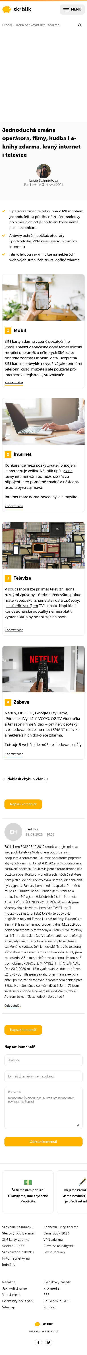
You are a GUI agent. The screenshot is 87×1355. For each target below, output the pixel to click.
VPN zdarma (53, 1239)
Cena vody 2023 (56, 1233)
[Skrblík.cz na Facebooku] (38, 1342)
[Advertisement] (43, 77)
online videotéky (63, 724)
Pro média (52, 1288)
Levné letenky (54, 1252)
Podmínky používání (18, 1301)
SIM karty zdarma (20, 341)
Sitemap (8, 1307)
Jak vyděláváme (14, 1288)
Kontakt (50, 1307)
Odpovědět (12, 1005)
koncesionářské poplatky (26, 611)
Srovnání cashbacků (17, 1227)
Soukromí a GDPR (58, 1301)
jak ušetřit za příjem (21, 606)
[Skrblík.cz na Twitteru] (48, 1342)
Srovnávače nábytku (18, 1252)
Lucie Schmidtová (43, 181)
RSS (47, 1295)
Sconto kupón (13, 1246)
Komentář (14, 1092)
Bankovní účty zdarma (61, 1227)
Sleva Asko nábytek (59, 1246)
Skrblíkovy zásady (57, 1282)
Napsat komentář (23, 804)
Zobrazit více (14, 382)
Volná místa (11, 1295)
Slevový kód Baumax (18, 1233)
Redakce (9, 1282)
